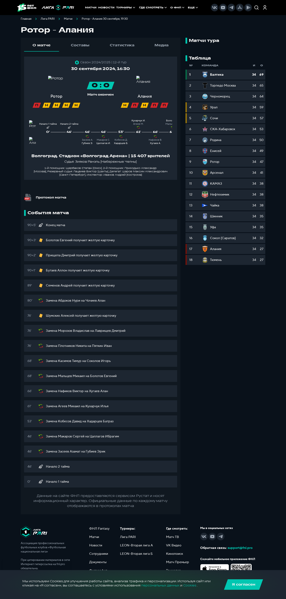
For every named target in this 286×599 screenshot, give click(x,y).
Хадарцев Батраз (100, 421)
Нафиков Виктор (71, 391)
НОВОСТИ (106, 7)
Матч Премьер (177, 562)
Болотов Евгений (59, 240)
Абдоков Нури (69, 300)
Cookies (189, 585)
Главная (26, 19)
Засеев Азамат (69, 451)
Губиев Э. (87, 143)
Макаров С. (103, 139)
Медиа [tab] (162, 45)
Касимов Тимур (69, 361)
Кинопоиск (174, 554)
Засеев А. (87, 139)
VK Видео (173, 545)
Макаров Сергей (71, 436)
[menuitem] (153, 7)
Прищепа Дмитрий (60, 255)
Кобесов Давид (70, 421)
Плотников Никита (72, 346)
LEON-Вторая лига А (136, 545)
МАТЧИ (91, 7)
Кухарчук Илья (96, 406)
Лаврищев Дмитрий (110, 331)
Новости (95, 545)
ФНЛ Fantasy (99, 528)
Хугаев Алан (98, 391)
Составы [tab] (80, 45)
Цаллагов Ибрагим (104, 436)
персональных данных (160, 585)
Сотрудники (98, 554)
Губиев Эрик (95, 451)
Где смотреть (151, 7)
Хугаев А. (155, 143)
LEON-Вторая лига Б (136, 554)
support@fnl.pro (240, 548)
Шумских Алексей (60, 316)
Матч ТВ (172, 537)
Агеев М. (138, 124)
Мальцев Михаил (71, 376)
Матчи (68, 19)
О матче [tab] (41, 45)
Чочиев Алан (95, 300)
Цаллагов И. (103, 143)
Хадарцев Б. (121, 143)
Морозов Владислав (73, 331)
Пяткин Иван (102, 346)
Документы (98, 562)
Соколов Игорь (99, 361)
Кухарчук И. (138, 120)
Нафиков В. (155, 139)
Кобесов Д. (121, 139)
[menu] (169, 7)
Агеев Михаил (69, 406)
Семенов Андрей (59, 285)
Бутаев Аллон (56, 270)
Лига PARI (48, 19)
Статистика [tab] (122, 45)
